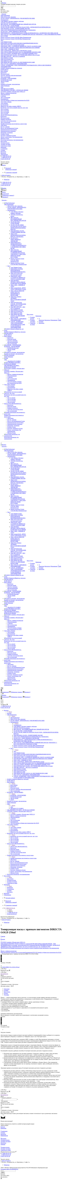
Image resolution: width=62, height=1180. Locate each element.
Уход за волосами (20, 952)
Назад (10, 711)
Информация (4, 1135)
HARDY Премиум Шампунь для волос (20, 943)
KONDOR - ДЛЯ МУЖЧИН (18, 795)
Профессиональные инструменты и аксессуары (23, 858)
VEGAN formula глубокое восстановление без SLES (47, 952)
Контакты (3, 1134)
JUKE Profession (30, 945)
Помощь (3, 1144)
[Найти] (2, 8)
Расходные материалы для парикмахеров (47, 948)
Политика (3, 1143)
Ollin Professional (14, 717)
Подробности (4, 973)
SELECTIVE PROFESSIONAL (18, 846)
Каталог (9, 713)
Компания (10, 887)
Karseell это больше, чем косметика (16, 945)
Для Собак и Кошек (15, 827)
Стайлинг (12, 952)
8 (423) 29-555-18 (5, 159)
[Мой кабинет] (1, 690)
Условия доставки (5, 1141)
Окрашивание (17, 725)
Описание (6, 989)
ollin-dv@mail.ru (6, 175)
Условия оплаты (5, 1140)
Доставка (6, 994)
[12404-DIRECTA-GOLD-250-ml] (10, 967)
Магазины (3, 1138)
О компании (4, 1131)
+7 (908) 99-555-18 (6, 156)
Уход (15, 751)
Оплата (6, 993)
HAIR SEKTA (35, 943)
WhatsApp (6, 179)
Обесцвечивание (5, 952)
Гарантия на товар (6, 1150)
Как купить (10, 878)
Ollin (11, 807)
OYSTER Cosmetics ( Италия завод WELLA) (22, 814)
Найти (2, 1172)
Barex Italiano (14, 785)
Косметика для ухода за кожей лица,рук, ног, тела (24, 836)
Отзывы (6, 990)
